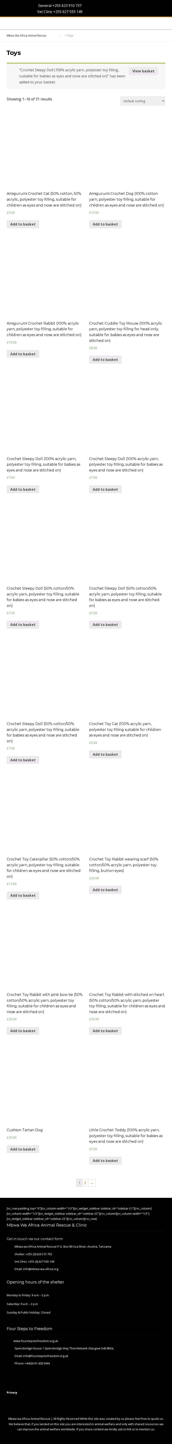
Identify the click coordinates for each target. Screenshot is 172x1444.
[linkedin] (157, 1208)
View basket (143, 71)
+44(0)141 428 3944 (37, 1363)
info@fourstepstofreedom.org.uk (45, 1356)
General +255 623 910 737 (59, 5)
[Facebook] (145, 1208)
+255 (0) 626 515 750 (39, 1254)
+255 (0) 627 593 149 (41, 1261)
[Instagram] (163, 1208)
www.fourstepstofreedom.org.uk (35, 1341)
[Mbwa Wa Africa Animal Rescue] (13, 23)
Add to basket (23, 224)
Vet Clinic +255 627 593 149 (59, 11)
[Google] (151, 1208)
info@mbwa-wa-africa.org (40, 1269)
